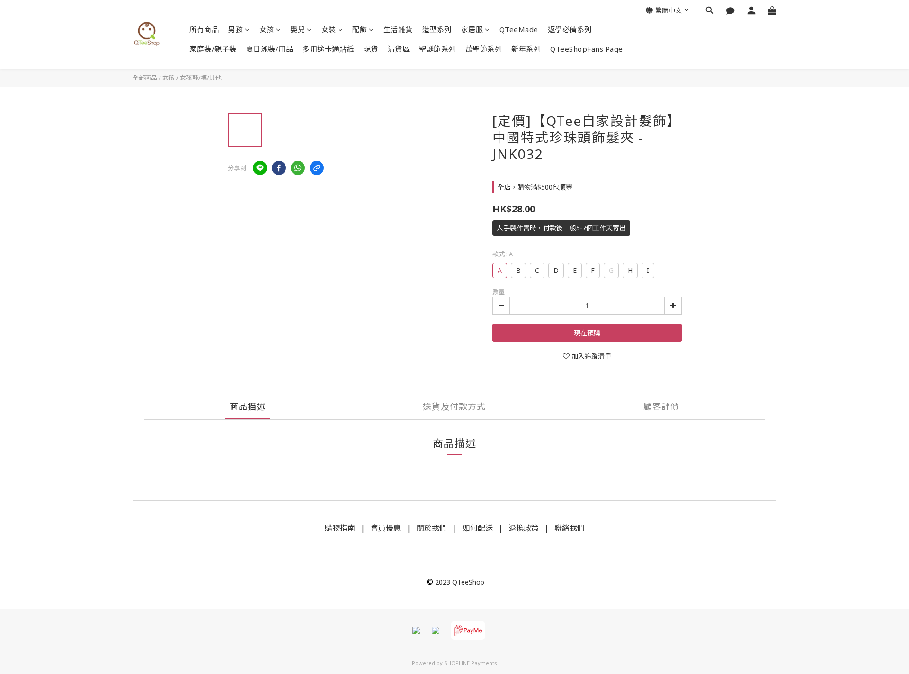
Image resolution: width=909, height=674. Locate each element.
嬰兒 (297, 29)
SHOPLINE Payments (470, 662)
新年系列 (526, 48)
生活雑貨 (398, 29)
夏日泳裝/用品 (270, 48)
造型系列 (437, 29)
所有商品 (204, 29)
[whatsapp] (298, 168)
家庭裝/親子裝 (213, 48)
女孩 (266, 29)
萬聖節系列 (483, 48)
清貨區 (399, 48)
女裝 (328, 29)
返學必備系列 (570, 29)
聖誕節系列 (437, 48)
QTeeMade (518, 29)
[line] (260, 168)
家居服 (472, 29)
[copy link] (317, 168)
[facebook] (279, 168)
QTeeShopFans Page (586, 48)
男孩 (235, 29)
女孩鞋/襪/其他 (201, 77)
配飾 (359, 29)
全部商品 (145, 77)
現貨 (371, 48)
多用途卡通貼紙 (328, 48)
